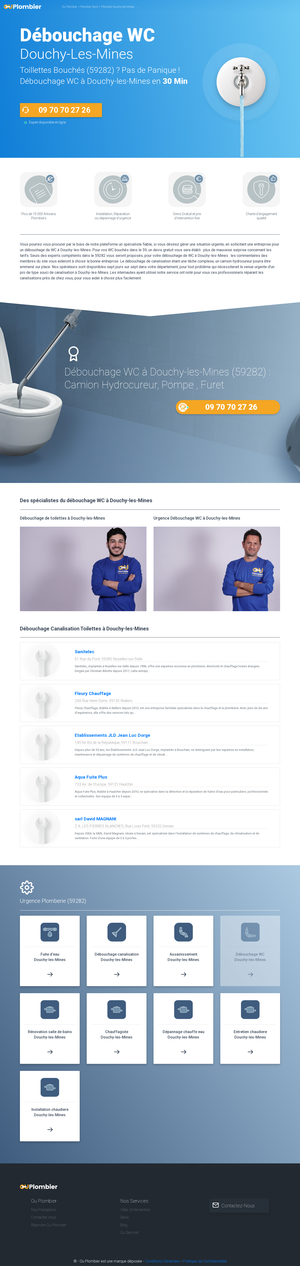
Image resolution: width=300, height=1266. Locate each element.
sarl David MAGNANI (95, 819)
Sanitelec (84, 651)
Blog (123, 1225)
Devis (124, 1217)
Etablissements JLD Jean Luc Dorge (112, 735)
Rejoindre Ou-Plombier (48, 1225)
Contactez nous (43, 1217)
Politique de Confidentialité (205, 1261)
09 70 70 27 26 (64, 110)
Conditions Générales (162, 1261)
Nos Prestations (43, 1210)
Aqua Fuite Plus (91, 777)
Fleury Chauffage (93, 693)
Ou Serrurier (129, 1232)
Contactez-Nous (238, 1205)
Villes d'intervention (135, 1210)
